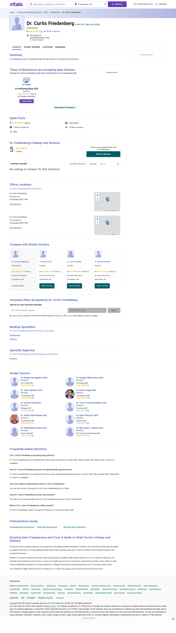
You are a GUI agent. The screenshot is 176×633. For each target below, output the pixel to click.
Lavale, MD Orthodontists (47, 527)
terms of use (50, 606)
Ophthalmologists (81, 589)
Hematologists (15, 589)
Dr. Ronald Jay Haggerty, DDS (34, 378)
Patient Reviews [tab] (32, 47)
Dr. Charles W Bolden (102, 262)
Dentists (73, 585)
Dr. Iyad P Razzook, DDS (87, 415)
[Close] (173, 619)
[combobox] (50, 4)
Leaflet (106, 210)
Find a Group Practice (134, 593)
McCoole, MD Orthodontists (75, 527)
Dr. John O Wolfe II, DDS (31, 390)
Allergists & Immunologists (19, 585)
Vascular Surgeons (74, 593)
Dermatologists (83, 585)
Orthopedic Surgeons (109, 589)
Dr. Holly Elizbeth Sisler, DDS (34, 428)
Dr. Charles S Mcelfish (31, 403)
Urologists (61, 593)
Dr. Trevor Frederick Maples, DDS (91, 403)
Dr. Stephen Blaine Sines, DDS (89, 378)
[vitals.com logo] (16, 4)
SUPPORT (14, 598)
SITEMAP (31, 598)
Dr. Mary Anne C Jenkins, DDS (89, 428)
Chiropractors (63, 585)
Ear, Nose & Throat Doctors (101, 585)
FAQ (22, 598)
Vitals (118, 210)
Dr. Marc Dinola (45, 262)
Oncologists (68, 589)
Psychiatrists (24, 593)
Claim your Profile (92, 24)
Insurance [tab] (60, 47)
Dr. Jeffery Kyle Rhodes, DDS (34, 415)
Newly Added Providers (103, 593)
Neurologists (35, 589)
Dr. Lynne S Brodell (74, 262)
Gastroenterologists (151, 585)
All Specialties (88, 593)
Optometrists (95, 589)
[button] (107, 199)
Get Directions (15, 204)
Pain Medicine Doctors (127, 589)
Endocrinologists (119, 585)
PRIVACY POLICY (45, 598)
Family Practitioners (134, 585)
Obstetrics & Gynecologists (52, 589)
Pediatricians (142, 589)
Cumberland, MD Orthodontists (22, 527)
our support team (69, 569)
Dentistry (13, 339)
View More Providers (64, 107)
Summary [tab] (16, 47)
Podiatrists (13, 593)
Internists (25, 589)
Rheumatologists (49, 593)
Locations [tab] (47, 47)
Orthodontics (15, 335)
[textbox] (50, 4)
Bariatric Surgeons (37, 585)
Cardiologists (51, 585)
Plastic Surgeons (155, 589)
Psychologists (36, 593)
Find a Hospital (119, 593)
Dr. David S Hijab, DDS (86, 390)
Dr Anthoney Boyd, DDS (26, 89)
